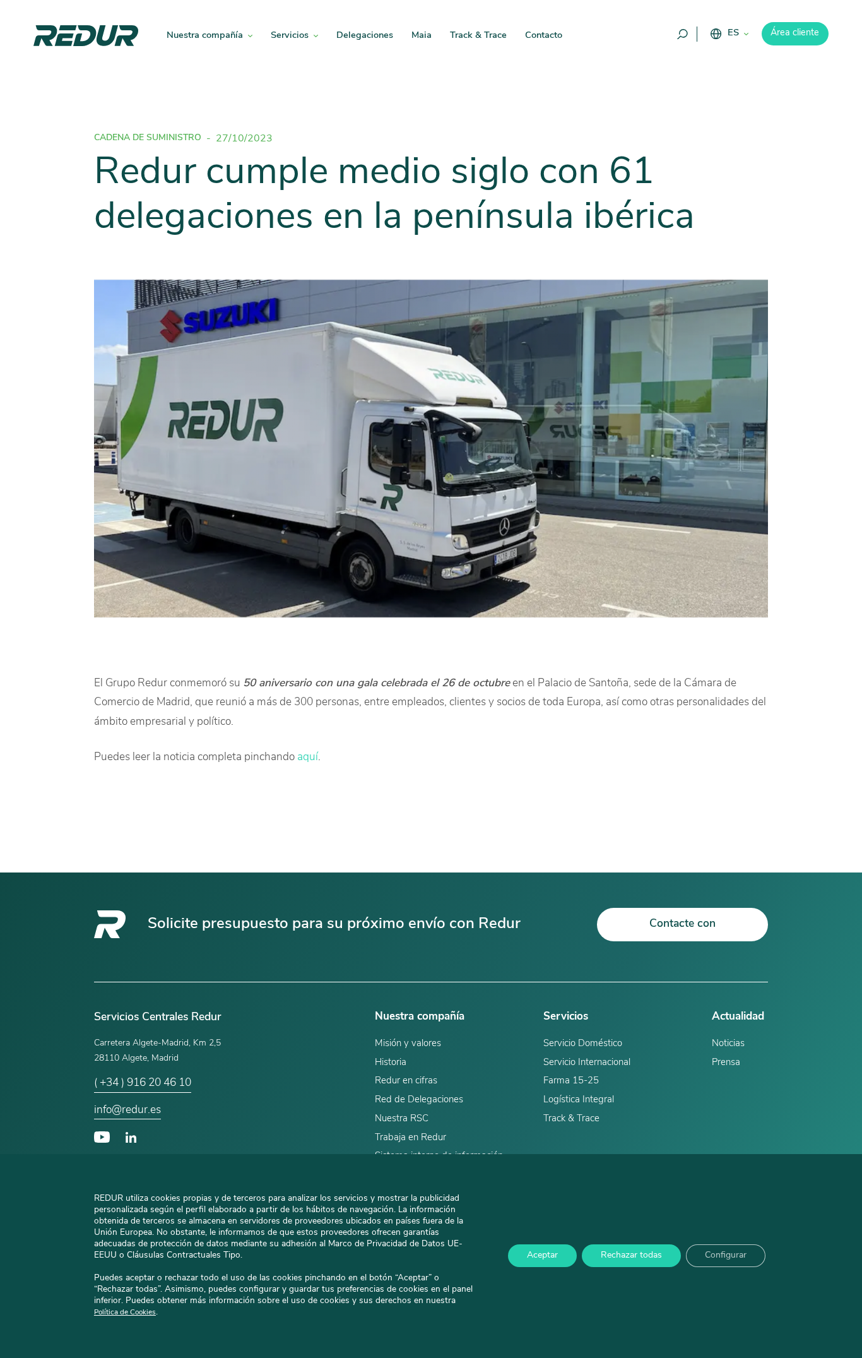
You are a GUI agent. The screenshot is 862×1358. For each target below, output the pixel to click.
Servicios (290, 35)
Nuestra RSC (401, 1119)
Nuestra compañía (205, 35)
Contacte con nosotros (682, 930)
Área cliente (794, 33)
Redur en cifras (406, 1081)
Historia (390, 1063)
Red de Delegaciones (419, 1100)
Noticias (728, 1044)
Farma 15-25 (571, 1081)
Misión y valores (408, 1044)
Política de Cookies (125, 1313)
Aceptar (542, 1256)
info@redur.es (127, 1110)
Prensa (726, 1063)
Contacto (543, 35)
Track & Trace (478, 35)
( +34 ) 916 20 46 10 (142, 1083)
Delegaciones (364, 35)
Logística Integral (578, 1100)
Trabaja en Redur (410, 1138)
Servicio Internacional (586, 1063)
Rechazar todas (631, 1256)
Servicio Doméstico (582, 1044)
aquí (307, 757)
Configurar (726, 1256)
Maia (421, 35)
